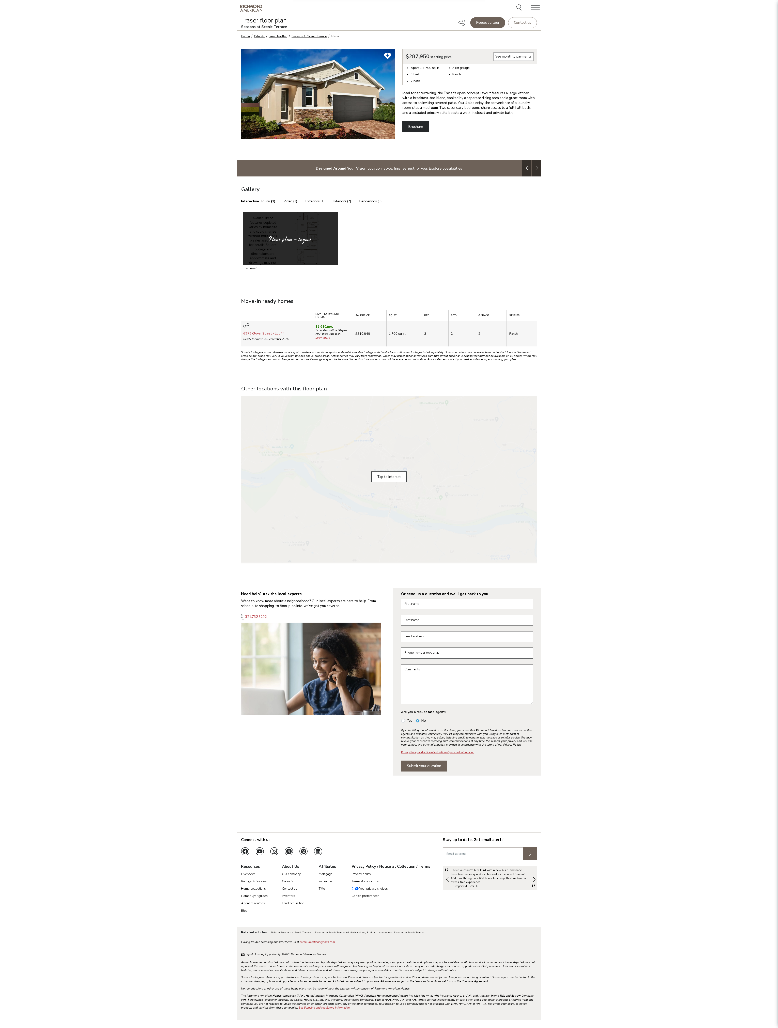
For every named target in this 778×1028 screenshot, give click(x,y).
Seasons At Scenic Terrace (309, 36)
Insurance (325, 881)
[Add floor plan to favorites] (387, 56)
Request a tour (487, 22)
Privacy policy (361, 874)
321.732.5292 (256, 616)
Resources (250, 866)
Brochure (415, 126)
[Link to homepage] (251, 8)
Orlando (259, 36)
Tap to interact (389, 476)
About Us (290, 866)
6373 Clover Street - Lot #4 (264, 333)
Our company (291, 874)
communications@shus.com (317, 942)
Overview (248, 874)
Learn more (322, 338)
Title (322, 888)
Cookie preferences (365, 896)
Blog (244, 910)
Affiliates (327, 866)
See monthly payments (513, 56)
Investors (288, 896)
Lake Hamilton (278, 36)
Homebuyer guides (254, 896)
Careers (287, 881)
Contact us (522, 22)
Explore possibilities (445, 168)
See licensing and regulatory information (324, 1008)
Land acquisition (293, 903)
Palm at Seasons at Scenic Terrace (291, 932)
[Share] (461, 23)
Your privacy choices (373, 888)
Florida (245, 36)
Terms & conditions (365, 881)
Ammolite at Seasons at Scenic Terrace (401, 932)
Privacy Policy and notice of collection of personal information (437, 752)
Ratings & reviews (254, 881)
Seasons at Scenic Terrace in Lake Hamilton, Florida (345, 932)
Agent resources (253, 903)
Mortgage (325, 874)
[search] (519, 8)
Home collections (253, 888)
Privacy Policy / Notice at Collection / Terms (391, 866)
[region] (389, 330)
